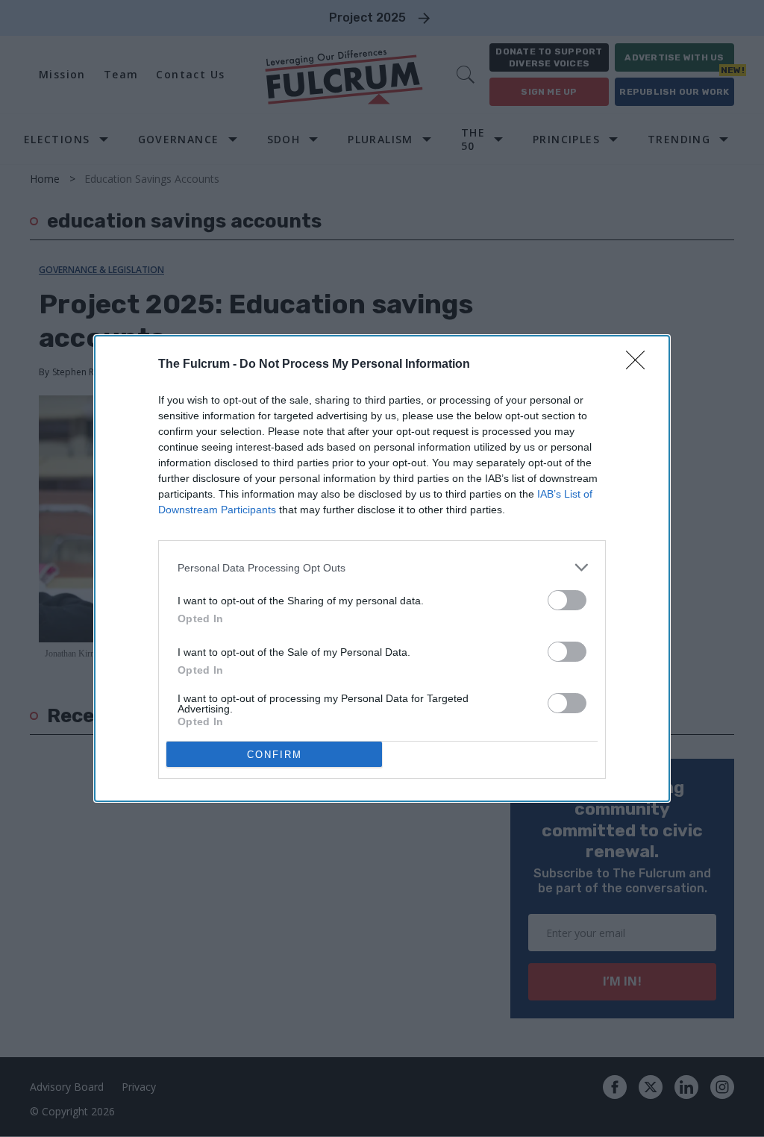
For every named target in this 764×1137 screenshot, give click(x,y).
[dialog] (382, 568)
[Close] (640, 365)
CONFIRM (274, 754)
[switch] (567, 600)
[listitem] (382, 567)
